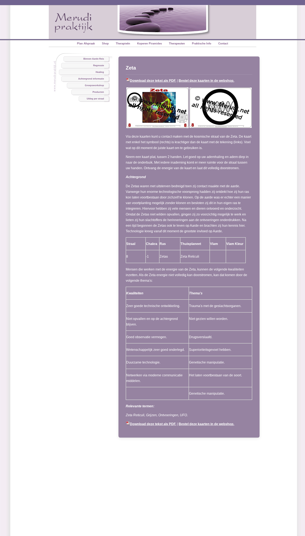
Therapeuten (177, 43)
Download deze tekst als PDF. (153, 80)
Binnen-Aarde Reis (93, 59)
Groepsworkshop (94, 85)
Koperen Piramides (149, 43)
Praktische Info (201, 43)
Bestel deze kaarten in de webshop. (206, 80)
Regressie (98, 65)
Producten (98, 92)
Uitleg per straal (95, 98)
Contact (223, 43)
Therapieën (123, 43)
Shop (105, 43)
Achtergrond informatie (91, 78)
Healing (100, 72)
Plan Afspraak (86, 43)
